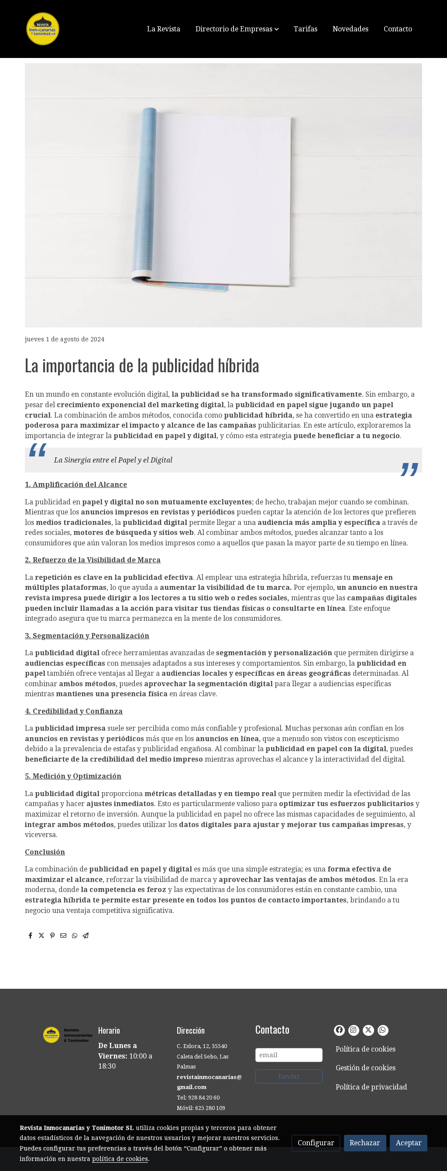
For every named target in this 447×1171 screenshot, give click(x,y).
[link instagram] (353, 1029)
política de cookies (120, 1158)
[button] (237, 29)
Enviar (289, 1076)
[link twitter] (368, 1029)
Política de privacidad (371, 1087)
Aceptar (409, 1143)
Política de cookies (365, 1049)
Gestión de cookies (365, 1068)
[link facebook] (339, 1029)
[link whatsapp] (382, 1029)
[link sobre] (53, 1034)
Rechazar (365, 1143)
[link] (75, 29)
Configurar (316, 1143)
